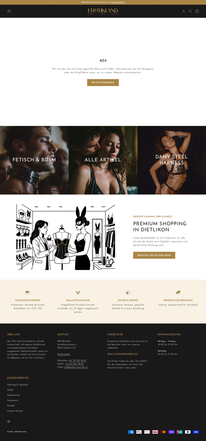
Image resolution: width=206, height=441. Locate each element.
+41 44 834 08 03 (74, 363)
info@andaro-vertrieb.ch (76, 367)
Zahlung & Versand (17, 384)
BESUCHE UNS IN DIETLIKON (154, 255)
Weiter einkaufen (103, 82)
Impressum (12, 400)
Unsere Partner (15, 411)
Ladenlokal (118, 2)
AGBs (10, 390)
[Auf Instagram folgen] (8, 421)
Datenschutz (13, 395)
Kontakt (11, 405)
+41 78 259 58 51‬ (77, 360)
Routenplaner (63, 354)
